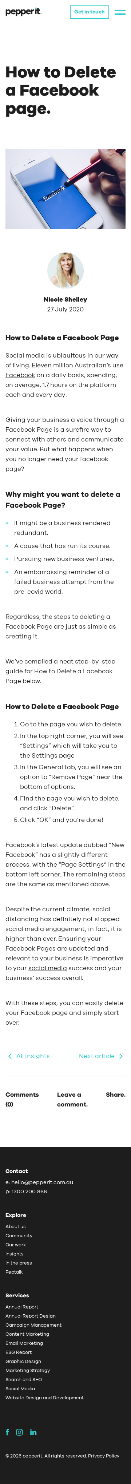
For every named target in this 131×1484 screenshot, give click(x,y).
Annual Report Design (30, 1316)
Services (17, 1295)
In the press (18, 1263)
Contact (16, 1171)
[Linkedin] (33, 1432)
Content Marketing (27, 1334)
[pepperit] (23, 11)
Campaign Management (33, 1325)
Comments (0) (22, 1100)
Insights (14, 1254)
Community (18, 1236)
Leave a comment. (72, 1100)
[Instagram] (22, 1432)
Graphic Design (23, 1361)
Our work (15, 1245)
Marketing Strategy (27, 1370)
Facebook (20, 375)
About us (15, 1227)
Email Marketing (24, 1343)
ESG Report (18, 1352)
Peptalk (14, 1272)
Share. (116, 1095)
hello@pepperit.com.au (42, 1182)
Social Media (20, 1389)
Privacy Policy (103, 1456)
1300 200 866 (29, 1191)
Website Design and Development (44, 1398)
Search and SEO (23, 1380)
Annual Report (21, 1307)
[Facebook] (10, 1432)
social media (47, 968)
